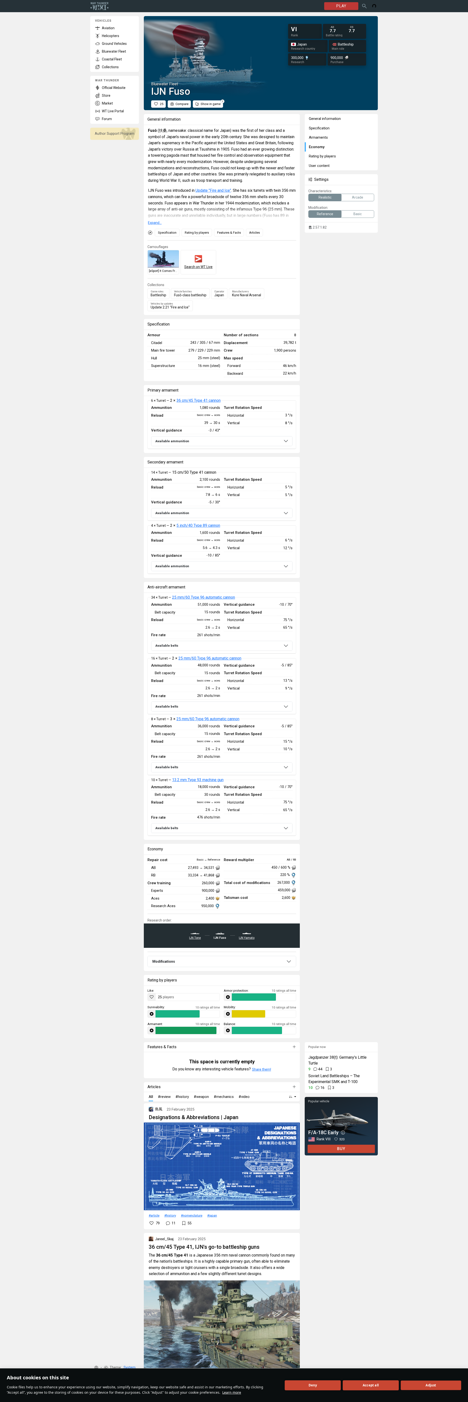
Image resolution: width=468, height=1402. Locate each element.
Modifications (163, 961)
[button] (96, 1367)
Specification (167, 232)
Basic (357, 214)
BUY (341, 1148)
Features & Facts (229, 232)
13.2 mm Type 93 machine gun (198, 780)
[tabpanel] (221, 424)
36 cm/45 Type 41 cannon (198, 400)
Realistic (325, 197)
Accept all (371, 1385)
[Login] (374, 6)
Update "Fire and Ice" (213, 190)
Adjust (431, 1385)
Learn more (231, 1392)
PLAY (341, 6)
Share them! (261, 1069)
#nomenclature (191, 1215)
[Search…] (364, 6)
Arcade (357, 197)
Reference (325, 214)
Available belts (166, 645)
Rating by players (197, 232)
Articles (254, 232)
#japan (212, 1215)
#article (154, 1215)
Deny (313, 1385)
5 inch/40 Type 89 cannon (198, 525)
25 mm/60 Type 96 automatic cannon (203, 597)
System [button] (130, 1367)
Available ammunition (172, 441)
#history (170, 1215)
